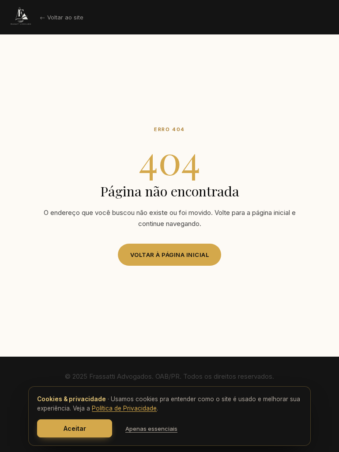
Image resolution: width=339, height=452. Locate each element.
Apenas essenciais (151, 428)
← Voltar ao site (61, 17)
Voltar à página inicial (169, 254)
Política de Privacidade (124, 408)
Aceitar (75, 428)
